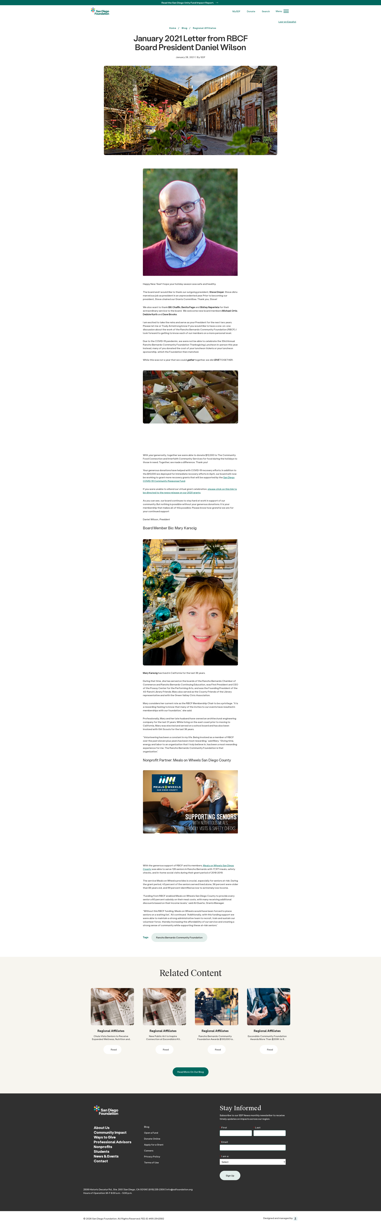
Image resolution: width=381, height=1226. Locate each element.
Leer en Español (287, 21)
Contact (101, 1161)
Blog (146, 1126)
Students (101, 1151)
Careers (148, 1150)
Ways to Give (105, 1137)
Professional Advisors (112, 1142)
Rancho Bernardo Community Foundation (179, 937)
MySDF (236, 11)
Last (257, 1127)
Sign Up (230, 1175)
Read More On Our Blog (190, 1071)
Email (224, 1141)
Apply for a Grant (153, 1144)
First (223, 1127)
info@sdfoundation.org (179, 1189)
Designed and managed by (278, 1218)
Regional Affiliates (204, 27)
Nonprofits (103, 1146)
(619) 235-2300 (157, 1189)
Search (266, 11)
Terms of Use (151, 1162)
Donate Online (152, 1138)
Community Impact (110, 1132)
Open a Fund (151, 1132)
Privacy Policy (152, 1156)
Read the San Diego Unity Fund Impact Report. (187, 2)
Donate (251, 11)
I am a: (224, 1156)
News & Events (106, 1156)
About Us (102, 1127)
